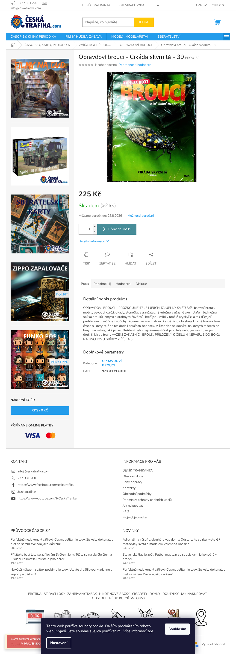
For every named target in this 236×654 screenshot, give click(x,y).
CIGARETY (139, 594)
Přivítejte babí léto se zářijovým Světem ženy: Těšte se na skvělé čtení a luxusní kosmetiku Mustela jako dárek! (61, 556)
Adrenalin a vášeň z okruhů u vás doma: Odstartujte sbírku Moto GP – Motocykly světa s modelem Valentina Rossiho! (173, 541)
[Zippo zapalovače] (62, 616)
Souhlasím (177, 629)
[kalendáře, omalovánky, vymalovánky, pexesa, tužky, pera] (173, 616)
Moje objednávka (135, 517)
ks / (40, 410)
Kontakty (129, 488)
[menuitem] (33, 36)
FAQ (126, 511)
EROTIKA (34, 594)
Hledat (144, 22)
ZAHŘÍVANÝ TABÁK (82, 594)
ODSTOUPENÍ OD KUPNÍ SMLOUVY (118, 598)
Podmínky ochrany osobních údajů (147, 500)
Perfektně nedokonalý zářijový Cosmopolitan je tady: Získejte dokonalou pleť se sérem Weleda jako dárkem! (62, 541)
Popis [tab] (85, 284)
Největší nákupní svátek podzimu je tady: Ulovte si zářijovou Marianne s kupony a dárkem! (61, 571)
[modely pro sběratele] (90, 616)
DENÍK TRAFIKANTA (96, 5)
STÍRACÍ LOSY (54, 594)
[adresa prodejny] (200, 616)
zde (150, 631)
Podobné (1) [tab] (102, 284)
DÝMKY (155, 594)
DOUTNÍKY (170, 594)
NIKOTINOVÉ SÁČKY (114, 594)
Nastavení (58, 642)
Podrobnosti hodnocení (135, 65)
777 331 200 (27, 478)
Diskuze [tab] (141, 284)
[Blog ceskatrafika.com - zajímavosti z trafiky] (35, 616)
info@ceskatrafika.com (34, 471)
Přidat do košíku (120, 229)
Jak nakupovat (133, 505)
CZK (199, 5)
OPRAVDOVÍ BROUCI (112, 363)
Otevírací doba (131, 5)
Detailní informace (91, 241)
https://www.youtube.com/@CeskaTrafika (47, 498)
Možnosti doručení (140, 215)
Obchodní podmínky (137, 494)
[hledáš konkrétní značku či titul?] (118, 616)
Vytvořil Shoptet (213, 644)
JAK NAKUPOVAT (194, 594)
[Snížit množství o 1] (95, 231)
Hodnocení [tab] (123, 284)
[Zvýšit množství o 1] (95, 226)
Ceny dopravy (132, 482)
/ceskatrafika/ (27, 492)
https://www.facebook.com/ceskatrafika (46, 485)
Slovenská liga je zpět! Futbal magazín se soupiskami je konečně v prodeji (170, 556)
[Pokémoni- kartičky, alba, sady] (145, 616)
